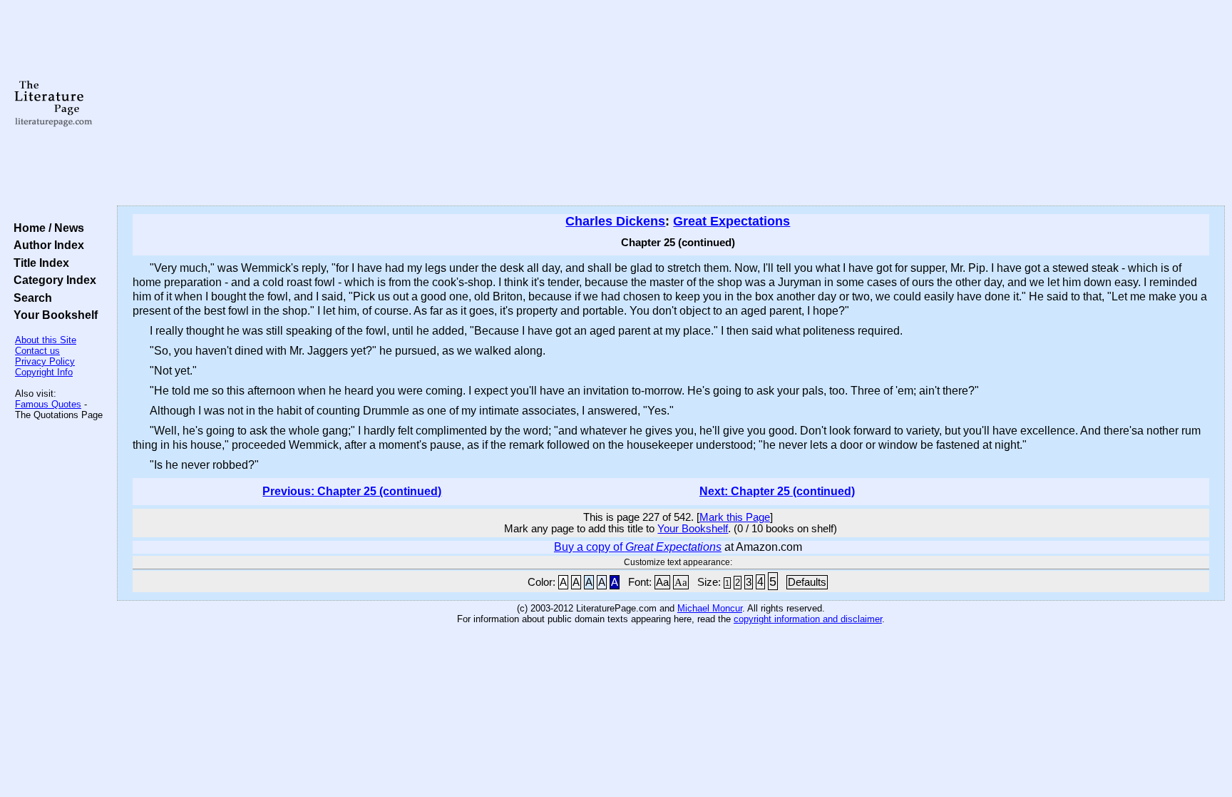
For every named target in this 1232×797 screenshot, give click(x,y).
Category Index (52, 279)
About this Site (45, 340)
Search (30, 297)
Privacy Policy (45, 361)
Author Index (46, 244)
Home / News (46, 227)
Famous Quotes (48, 404)
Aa (662, 582)
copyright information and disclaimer (808, 619)
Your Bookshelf (53, 314)
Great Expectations (731, 221)
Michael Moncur (709, 608)
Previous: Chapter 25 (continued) (351, 491)
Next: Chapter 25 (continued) (777, 491)
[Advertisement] (671, 103)
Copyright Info (44, 372)
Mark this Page (734, 517)
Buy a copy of (638, 547)
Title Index (38, 262)
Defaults (807, 582)
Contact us (37, 350)
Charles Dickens (615, 221)
